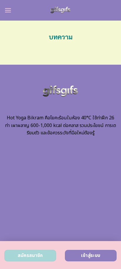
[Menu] (7, 10)
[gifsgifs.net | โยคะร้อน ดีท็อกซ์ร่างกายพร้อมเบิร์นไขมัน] (60, 10)
